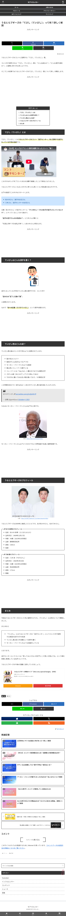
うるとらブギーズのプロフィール (30, 121)
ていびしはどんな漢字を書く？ (29, 115)
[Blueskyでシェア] (40, 621)
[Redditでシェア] (40, 626)
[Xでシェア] (11, 621)
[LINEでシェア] (11, 631)
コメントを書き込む (33, 840)
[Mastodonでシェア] (26, 621)
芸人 (9, 696)
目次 (30, 108)
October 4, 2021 (23, 399)
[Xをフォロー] (49, 718)
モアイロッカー (33, 2)
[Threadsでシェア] (26, 626)
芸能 (4, 696)
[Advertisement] (33, 35)
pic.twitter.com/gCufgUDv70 (26, 394)
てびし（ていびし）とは (27, 112)
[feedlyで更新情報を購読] (17, 723)
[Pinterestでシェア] (26, 631)
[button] (43, 48)
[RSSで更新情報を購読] (49, 723)
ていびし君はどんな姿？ (27, 118)
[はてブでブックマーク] (55, 626)
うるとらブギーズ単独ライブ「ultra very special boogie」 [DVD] (35, 672)
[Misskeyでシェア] (55, 621)
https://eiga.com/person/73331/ (35, 438)
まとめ (22, 123)
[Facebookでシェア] (11, 626)
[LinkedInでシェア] (40, 631)
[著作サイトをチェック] (17, 718)
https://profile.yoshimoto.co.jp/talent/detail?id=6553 (34, 518)
